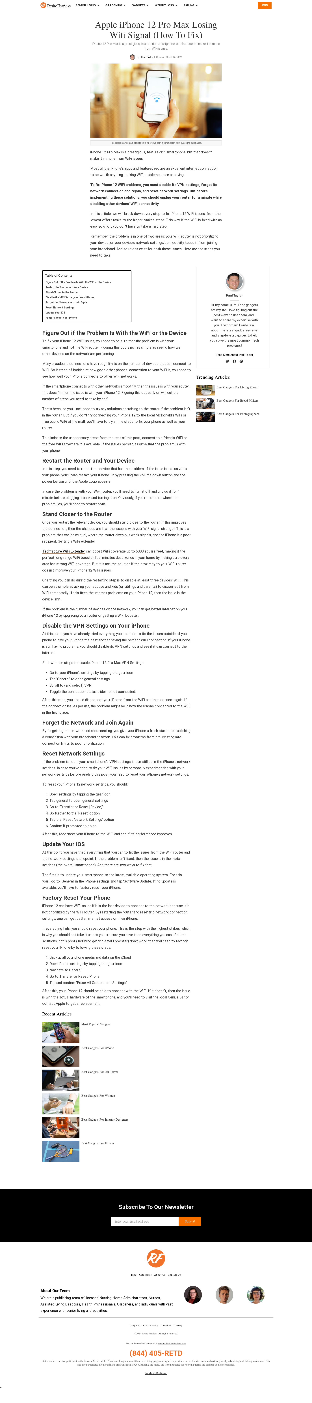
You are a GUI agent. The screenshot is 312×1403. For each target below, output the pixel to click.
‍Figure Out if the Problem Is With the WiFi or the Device (78, 282)
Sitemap (178, 1325)
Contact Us (174, 1274)
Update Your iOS (55, 312)
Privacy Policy (150, 1325)
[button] (43, 5)
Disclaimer (166, 1325)
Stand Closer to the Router (62, 292)
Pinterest (161, 1373)
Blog (134, 1274)
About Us (159, 1274)
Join (264, 5)
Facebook (150, 1373)
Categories (145, 1274)
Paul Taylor (147, 57)
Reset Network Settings (60, 307)
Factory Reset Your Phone (61, 317)
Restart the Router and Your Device (67, 287)
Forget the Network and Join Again (67, 302)
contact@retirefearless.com (172, 1343)
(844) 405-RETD (156, 1353)
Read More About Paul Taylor (234, 355)
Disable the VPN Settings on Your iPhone (70, 297)
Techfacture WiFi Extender (63, 551)
